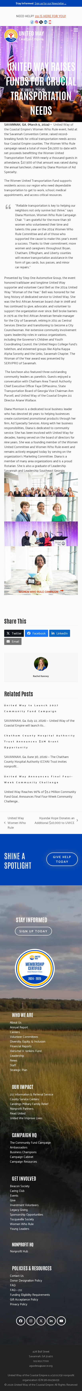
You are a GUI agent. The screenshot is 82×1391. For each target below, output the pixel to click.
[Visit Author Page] (41, 663)
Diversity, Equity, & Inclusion (27, 1041)
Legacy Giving (19, 1209)
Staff (13, 1065)
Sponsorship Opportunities (26, 1214)
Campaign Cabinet (21, 1156)
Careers (15, 1031)
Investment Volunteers (24, 1204)
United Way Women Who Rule (15, 823)
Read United (17, 1113)
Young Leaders (19, 1228)
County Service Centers (24, 1099)
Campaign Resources (23, 1161)
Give (13, 1200)
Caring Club (17, 1190)
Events (14, 1195)
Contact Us (17, 1275)
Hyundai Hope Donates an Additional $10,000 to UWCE (54, 820)
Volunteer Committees (24, 1036)
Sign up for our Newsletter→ (50, 3)
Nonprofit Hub (19, 1251)
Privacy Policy (18, 1304)
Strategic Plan (18, 1069)
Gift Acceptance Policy (24, 1299)
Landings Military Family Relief (29, 1103)
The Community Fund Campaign (30, 1142)
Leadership (17, 1055)
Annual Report (19, 1027)
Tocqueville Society (22, 1219)
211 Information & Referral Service (31, 1094)
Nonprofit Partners (21, 1108)
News (13, 1060)
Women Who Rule (22, 1223)
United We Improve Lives (26, 1118)
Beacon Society (19, 1186)
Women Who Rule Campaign (39, 591)
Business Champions (23, 1152)
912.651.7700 (41, 1360)
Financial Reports (21, 1046)
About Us (15, 1022)
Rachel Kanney (41, 676)
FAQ (13, 1285)
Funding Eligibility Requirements (30, 1294)
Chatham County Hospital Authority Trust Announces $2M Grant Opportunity (39, 741)
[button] (76, 30)
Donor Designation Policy (26, 1280)
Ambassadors (18, 1147)
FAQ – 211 (16, 1289)
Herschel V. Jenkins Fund (26, 1050)
